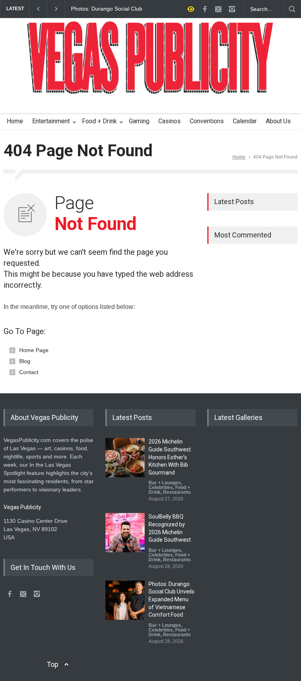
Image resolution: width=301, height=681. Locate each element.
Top (52, 664)
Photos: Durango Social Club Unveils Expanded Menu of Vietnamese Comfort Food (107, 9)
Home (15, 121)
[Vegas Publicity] (150, 83)
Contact (28, 372)
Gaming (139, 121)
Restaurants (177, 492)
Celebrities (161, 487)
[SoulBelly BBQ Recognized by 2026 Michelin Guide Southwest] (125, 532)
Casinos (169, 121)
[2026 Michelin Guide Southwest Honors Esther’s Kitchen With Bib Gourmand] (125, 457)
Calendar (245, 121)
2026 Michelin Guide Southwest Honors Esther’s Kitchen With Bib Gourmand (170, 456)
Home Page (34, 350)
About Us (278, 121)
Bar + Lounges (165, 483)
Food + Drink (99, 121)
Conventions (207, 121)
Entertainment (51, 121)
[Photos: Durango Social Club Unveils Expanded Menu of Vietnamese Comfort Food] (125, 600)
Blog (24, 361)
